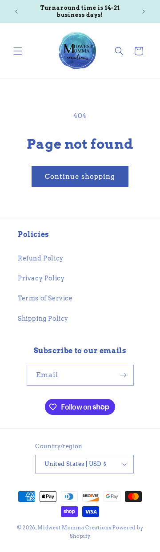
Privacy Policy (41, 278)
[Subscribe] (123, 375)
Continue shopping (80, 177)
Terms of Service (45, 298)
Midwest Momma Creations (74, 527)
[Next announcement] (143, 11)
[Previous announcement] (16, 11)
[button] (18, 51)
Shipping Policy (43, 318)
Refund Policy (41, 258)
